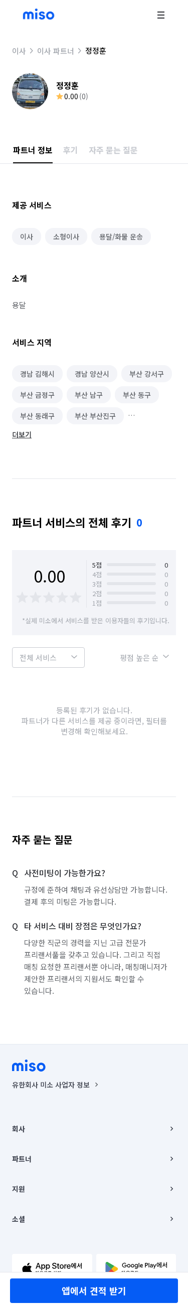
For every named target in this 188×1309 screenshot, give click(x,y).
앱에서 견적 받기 (94, 1290)
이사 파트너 (55, 51)
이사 (19, 51)
